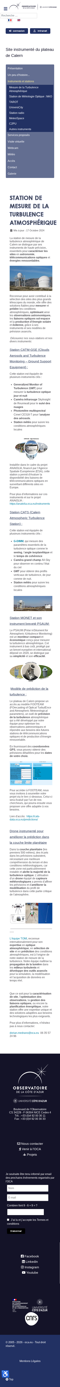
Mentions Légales (30, 1361)
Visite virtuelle (16, 141)
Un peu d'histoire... (19, 75)
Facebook (31, 1256)
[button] (50, 81)
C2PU (12, 123)
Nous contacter (32, 1143)
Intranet (42, 31)
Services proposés (19, 135)
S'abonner (16, 1231)
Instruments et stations (21, 81)
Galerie (12, 173)
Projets (32, 1154)
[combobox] (18, 15)
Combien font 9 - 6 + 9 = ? (22, 1205)
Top (10, 1379)
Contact (12, 167)
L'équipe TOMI (18, 938)
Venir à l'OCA (31, 1149)
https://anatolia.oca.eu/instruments (30, 503)
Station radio (16, 112)
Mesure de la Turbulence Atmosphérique (23, 89)
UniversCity (16, 107)
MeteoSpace (16, 118)
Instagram (32, 1267)
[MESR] (20, 1305)
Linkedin (32, 1261)
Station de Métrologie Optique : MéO (30, 96)
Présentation (15, 68)
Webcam (13, 148)
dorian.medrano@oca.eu (24, 1032)
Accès (11, 160)
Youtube (32, 1272)
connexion (19, 31)
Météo (11, 154)
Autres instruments (20, 129)
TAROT (13, 102)
